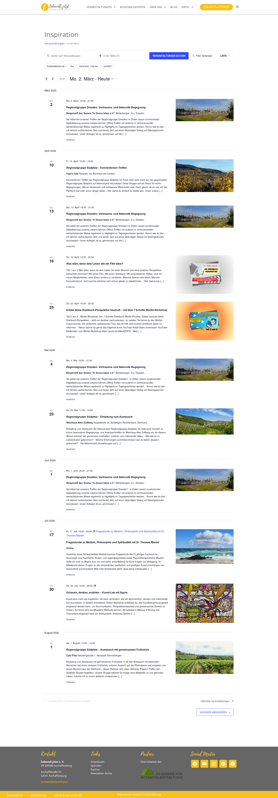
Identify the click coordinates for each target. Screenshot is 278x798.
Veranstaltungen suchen (169, 55)
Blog (174, 7)
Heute (62, 78)
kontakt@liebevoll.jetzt (54, 782)
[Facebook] (195, 764)
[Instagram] (214, 764)
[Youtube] (204, 764)
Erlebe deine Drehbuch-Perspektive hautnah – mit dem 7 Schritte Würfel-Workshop (116, 310)
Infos (185, 7)
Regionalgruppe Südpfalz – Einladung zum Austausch (99, 416)
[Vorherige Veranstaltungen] (46, 79)
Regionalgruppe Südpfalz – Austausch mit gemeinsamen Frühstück (107, 649)
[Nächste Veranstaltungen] (53, 79)
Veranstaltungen (99, 7)
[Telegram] (233, 764)
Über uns (155, 7)
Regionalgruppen (132, 7)
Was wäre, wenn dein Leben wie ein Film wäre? (94, 263)
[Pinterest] (223, 764)
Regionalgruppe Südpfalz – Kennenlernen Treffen (96, 167)
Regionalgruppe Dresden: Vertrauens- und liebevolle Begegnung (106, 107)
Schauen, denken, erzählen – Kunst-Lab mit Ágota (96, 592)
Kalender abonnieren (213, 712)
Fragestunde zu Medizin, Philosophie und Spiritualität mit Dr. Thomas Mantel (112, 542)
